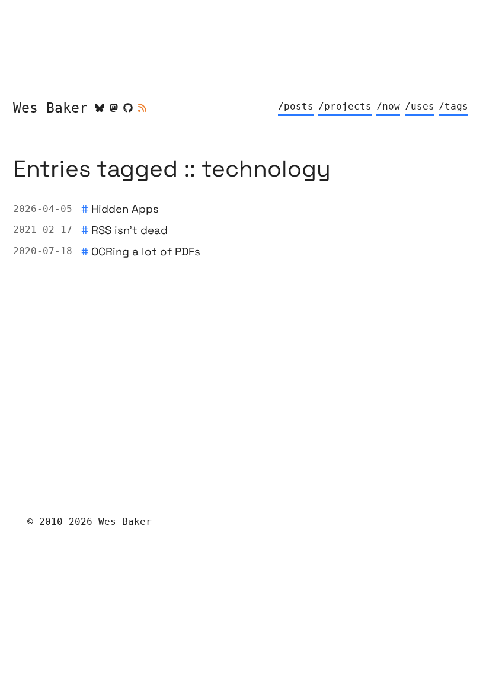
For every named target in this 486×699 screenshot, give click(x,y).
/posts (296, 106)
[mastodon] (114, 108)
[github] (128, 108)
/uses (419, 106)
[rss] (142, 108)
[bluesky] (99, 108)
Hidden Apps (125, 209)
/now (388, 106)
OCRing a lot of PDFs (145, 251)
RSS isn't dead (129, 230)
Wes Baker (50, 108)
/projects (345, 106)
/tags (453, 106)
